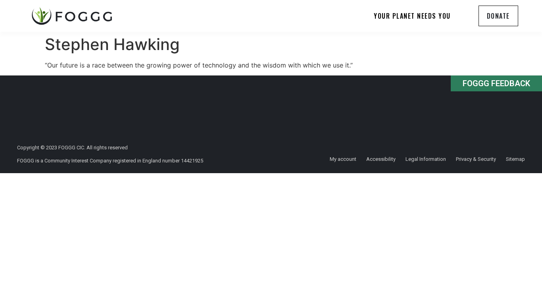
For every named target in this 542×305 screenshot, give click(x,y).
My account (343, 159)
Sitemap (515, 159)
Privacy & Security (476, 159)
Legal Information (426, 159)
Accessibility (381, 159)
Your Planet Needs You (412, 16)
